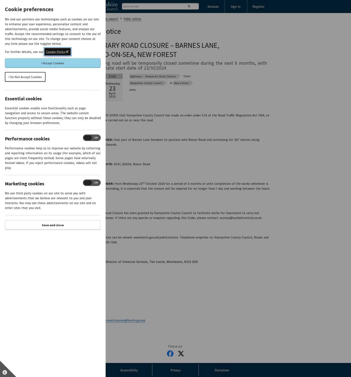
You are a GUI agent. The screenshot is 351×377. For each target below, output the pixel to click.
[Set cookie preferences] (8, 369)
